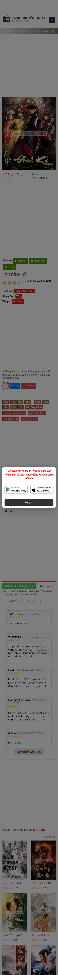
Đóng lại (29, 502)
